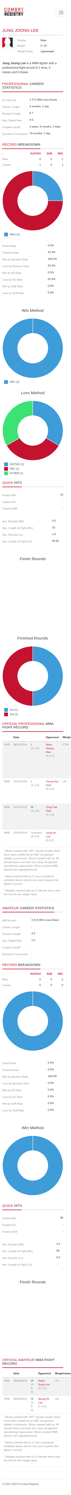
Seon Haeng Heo (50, 748)
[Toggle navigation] (61, 12)
